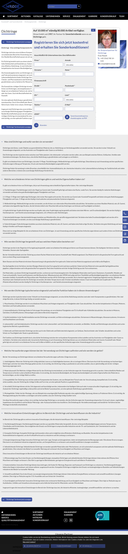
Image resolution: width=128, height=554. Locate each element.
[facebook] (65, 520)
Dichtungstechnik (31, 22)
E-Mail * (68, 105)
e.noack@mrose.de (107, 63)
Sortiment (12, 16)
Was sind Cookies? (29, 542)
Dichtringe (42, 22)
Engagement (79, 16)
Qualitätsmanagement (13, 520)
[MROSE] (3, 16)
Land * (67, 95)
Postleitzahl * (70, 86)
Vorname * (38, 70)
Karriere (92, 16)
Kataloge (38, 16)
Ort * (36, 95)
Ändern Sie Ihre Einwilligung (9, 524)
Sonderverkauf (108, 16)
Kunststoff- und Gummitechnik (11, 22)
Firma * (36, 60)
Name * (67, 70)
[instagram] (71, 520)
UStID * (37, 114)
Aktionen (26, 16)
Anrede (67, 60)
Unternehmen (53, 16)
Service (66, 16)
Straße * (37, 86)
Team (121, 16)
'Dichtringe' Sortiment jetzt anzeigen (18, 42)
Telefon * (37, 105)
